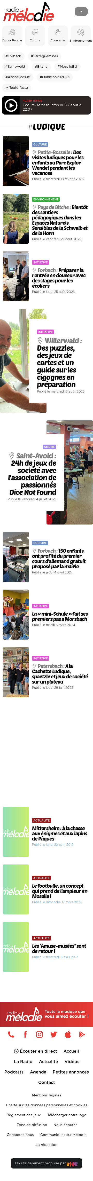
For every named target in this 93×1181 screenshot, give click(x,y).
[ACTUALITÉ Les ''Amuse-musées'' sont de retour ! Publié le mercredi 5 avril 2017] (46, 920)
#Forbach (13, 56)
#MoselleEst (67, 66)
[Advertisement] (46, 752)
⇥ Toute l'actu (16, 88)
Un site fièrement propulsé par (41, 1163)
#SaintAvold (15, 66)
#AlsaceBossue (17, 77)
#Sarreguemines (44, 56)
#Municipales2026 (54, 77)
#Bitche (41, 66)
